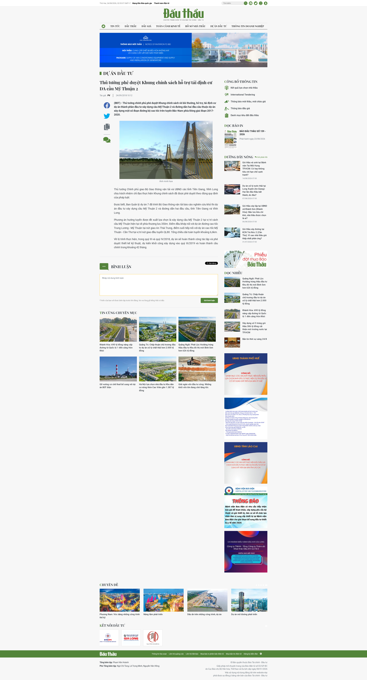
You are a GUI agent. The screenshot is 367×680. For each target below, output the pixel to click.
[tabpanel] (120, 604)
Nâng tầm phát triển (153, 614)
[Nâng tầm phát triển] (164, 600)
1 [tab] (256, 585)
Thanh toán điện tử (161, 3)
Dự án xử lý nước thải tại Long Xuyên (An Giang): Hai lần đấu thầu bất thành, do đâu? (254, 190)
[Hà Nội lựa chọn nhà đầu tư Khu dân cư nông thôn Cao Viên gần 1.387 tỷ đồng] (157, 369)
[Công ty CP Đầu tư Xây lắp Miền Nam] (153, 638)
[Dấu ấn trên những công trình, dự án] (207, 600)
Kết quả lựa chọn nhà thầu (244, 87)
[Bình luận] (107, 137)
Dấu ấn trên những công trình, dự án (204, 614)
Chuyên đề (109, 585)
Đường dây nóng (238, 157)
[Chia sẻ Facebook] (250, 3)
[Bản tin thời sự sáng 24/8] (232, 342)
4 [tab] (263, 585)
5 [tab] (266, 585)
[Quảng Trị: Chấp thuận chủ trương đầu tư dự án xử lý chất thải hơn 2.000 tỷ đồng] (157, 329)
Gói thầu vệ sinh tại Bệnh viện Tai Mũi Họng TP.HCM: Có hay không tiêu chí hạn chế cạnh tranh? (254, 168)
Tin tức (115, 26)
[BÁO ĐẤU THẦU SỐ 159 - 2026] (230, 139)
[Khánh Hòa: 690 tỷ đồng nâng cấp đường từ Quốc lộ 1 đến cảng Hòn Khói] (118, 329)
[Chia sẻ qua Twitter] (107, 116)
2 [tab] (258, 585)
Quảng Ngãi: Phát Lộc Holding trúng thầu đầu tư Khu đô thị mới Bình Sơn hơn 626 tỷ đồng (195, 347)
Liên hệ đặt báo (192, 654)
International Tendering (243, 94)
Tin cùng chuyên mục (118, 313)
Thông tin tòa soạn (159, 654)
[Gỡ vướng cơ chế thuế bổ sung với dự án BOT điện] (118, 369)
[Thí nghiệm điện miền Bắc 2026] (108, 638)
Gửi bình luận (209, 300)
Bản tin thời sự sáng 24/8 (254, 339)
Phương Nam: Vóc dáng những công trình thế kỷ (120, 616)
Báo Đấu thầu (183, 15)
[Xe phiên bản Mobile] (260, 3)
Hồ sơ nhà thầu (195, 26)
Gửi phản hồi (262, 157)
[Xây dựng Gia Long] (131, 638)
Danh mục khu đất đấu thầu (245, 115)
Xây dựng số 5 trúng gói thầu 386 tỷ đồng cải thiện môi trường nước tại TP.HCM (254, 327)
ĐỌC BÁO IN (233, 125)
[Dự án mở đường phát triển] (251, 600)
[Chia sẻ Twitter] (255, 3)
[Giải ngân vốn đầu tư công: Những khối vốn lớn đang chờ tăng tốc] (197, 369)
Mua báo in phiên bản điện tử (212, 654)
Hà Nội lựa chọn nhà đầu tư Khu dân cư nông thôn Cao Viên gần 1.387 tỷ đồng (156, 387)
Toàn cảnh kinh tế (168, 26)
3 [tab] (261, 585)
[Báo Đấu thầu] (108, 654)
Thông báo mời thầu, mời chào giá (248, 101)
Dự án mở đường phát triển (244, 614)
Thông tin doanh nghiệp (248, 26)
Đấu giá (146, 26)
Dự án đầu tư (218, 26)
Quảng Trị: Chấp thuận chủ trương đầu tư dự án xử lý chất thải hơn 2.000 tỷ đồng (157, 347)
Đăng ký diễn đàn (251, 654)
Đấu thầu (131, 26)
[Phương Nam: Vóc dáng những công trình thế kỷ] (120, 600)
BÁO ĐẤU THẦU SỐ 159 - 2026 (253, 133)
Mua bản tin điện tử (234, 654)
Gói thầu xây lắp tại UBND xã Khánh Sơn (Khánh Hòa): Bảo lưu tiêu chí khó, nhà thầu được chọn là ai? (254, 212)
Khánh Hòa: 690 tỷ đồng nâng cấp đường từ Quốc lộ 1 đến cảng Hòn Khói (116, 347)
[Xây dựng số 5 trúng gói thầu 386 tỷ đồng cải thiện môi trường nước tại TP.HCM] (232, 327)
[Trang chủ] (103, 26)
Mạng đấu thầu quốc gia (142, 3)
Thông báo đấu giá (240, 108)
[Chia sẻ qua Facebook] (107, 105)
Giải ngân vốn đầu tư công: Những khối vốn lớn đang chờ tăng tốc (194, 386)
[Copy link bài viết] (107, 127)
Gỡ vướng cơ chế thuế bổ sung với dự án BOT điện (117, 386)
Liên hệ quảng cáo (176, 654)
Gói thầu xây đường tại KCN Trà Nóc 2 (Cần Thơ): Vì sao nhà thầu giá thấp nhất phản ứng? (254, 233)
